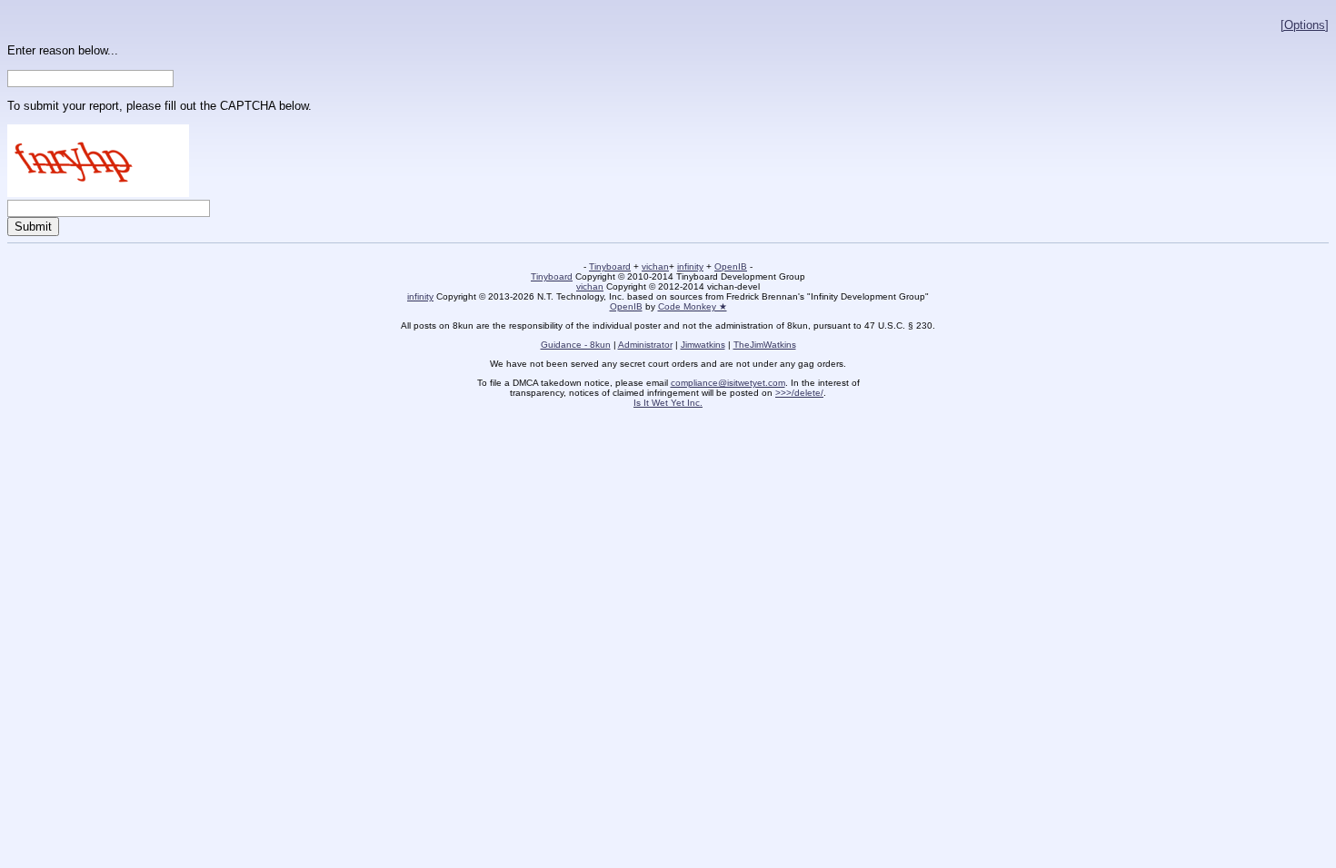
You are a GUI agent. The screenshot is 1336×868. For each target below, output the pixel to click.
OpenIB (730, 266)
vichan (655, 266)
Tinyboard (610, 266)
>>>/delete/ (799, 393)
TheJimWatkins (764, 345)
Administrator (645, 345)
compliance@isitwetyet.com (728, 383)
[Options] (1305, 25)
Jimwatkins (703, 345)
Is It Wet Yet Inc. (668, 403)
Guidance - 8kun (576, 345)
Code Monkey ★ (692, 306)
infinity (690, 266)
